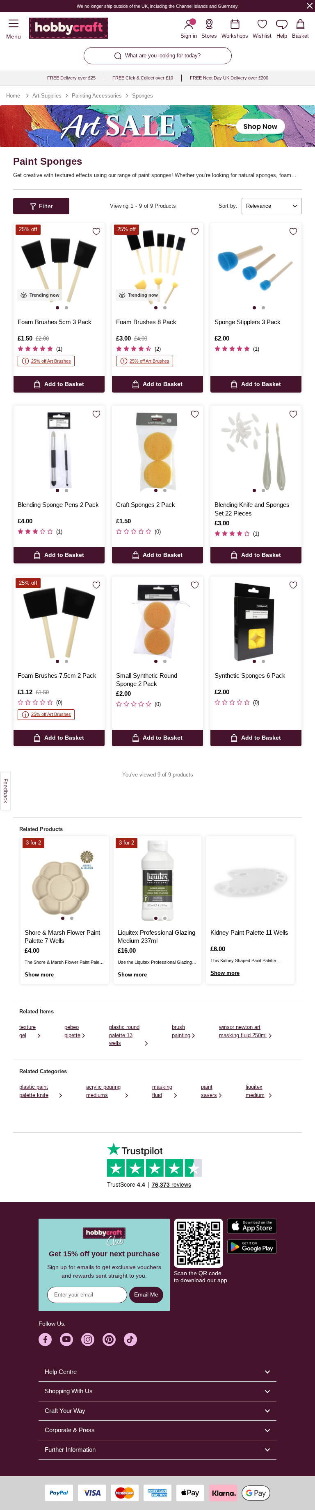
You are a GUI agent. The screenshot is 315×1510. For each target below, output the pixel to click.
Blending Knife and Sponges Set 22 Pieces (252, 508)
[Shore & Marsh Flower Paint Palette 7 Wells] (65, 880)
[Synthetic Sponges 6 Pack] (255, 622)
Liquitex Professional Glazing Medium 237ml (156, 936)
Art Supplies (47, 96)
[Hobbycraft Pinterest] (109, 1339)
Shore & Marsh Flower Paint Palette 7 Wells (62, 936)
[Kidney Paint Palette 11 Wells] (250, 880)
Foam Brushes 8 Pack (146, 321)
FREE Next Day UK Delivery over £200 (229, 77)
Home (13, 96)
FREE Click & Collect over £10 (142, 77)
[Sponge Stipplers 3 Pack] (255, 268)
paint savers (209, 1091)
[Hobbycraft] (68, 30)
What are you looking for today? (163, 55)
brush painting (181, 1031)
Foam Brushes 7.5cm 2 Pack (57, 675)
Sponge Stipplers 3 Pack (248, 321)
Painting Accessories (97, 96)
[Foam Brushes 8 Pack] (157, 268)
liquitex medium (255, 1091)
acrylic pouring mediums (103, 1091)
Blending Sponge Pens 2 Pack (58, 504)
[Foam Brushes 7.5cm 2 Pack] (59, 622)
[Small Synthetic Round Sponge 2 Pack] (157, 622)
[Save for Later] (96, 231)
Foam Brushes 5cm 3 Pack (54, 321)
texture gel (27, 1031)
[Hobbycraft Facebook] (45, 1339)
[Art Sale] (157, 126)
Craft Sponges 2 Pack (145, 504)
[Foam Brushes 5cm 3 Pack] (59, 268)
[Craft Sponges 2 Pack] (157, 451)
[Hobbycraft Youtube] (66, 1339)
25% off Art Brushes (51, 361)
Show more (39, 975)
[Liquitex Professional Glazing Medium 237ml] (158, 880)
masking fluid (162, 1091)
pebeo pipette (72, 1031)
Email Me (146, 1294)
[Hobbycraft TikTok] (130, 1339)
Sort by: (228, 206)
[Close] (309, 5)
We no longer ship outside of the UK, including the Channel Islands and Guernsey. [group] (157, 6)
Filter (46, 206)
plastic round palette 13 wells (124, 1035)
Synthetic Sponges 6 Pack (250, 675)
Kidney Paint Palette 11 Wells (249, 932)
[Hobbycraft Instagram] (87, 1339)
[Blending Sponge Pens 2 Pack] (59, 451)
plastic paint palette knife (33, 1091)
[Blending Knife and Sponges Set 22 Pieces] (255, 451)
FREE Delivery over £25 (71, 77)
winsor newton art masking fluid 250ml (243, 1031)
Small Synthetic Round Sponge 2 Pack (146, 679)
